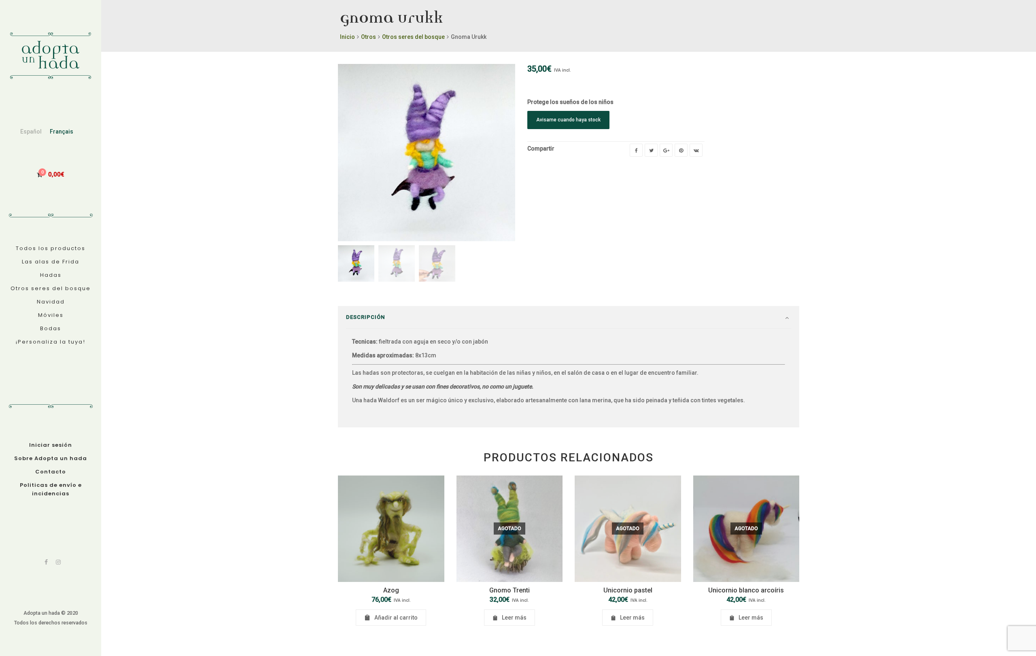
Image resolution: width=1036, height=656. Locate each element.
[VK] (696, 150)
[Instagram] (58, 562)
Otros (368, 37)
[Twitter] (651, 150)
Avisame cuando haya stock (568, 120)
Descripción (365, 317)
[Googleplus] (666, 150)
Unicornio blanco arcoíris (746, 590)
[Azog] (391, 529)
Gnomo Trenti (509, 590)
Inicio (347, 37)
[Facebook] (46, 562)
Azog (391, 590)
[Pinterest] (681, 150)
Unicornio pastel (627, 590)
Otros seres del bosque (413, 37)
